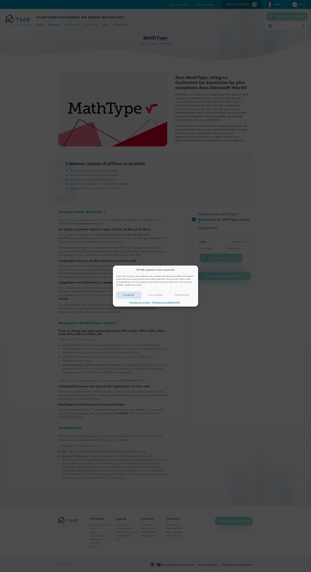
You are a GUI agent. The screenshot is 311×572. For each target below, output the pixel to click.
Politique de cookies (139, 302)
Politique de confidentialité (166, 302)
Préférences (182, 294)
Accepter (128, 294)
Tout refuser (155, 294)
